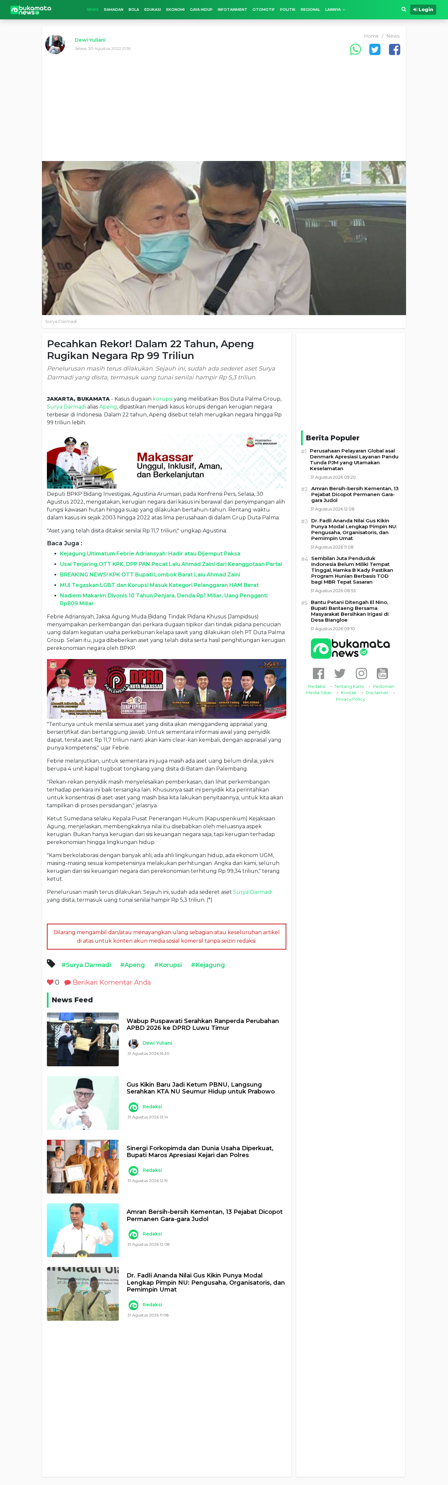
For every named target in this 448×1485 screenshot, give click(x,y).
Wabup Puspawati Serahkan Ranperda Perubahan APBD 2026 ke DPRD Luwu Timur (203, 1025)
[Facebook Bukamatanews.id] (318, 673)
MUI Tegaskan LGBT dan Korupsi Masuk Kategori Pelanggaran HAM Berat (159, 585)
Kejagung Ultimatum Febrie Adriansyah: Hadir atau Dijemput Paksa (150, 554)
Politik (287, 9)
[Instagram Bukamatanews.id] (361, 673)
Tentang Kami (349, 686)
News (93, 9)
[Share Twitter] (375, 49)
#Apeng (132, 965)
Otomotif (264, 9)
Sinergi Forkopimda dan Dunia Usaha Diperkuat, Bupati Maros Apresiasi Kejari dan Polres (200, 1152)
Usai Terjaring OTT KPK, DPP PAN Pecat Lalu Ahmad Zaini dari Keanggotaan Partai (171, 564)
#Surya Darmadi (86, 965)
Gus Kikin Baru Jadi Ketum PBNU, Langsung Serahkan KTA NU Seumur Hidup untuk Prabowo (201, 1088)
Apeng (108, 407)
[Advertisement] (224, 112)
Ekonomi (175, 9)
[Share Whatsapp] (355, 49)
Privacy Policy (350, 699)
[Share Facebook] (394, 49)
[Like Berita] (50, 982)
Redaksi (152, 1107)
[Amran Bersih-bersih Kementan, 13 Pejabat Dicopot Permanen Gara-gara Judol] (83, 1230)
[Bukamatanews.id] (30, 10)
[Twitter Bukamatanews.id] (340, 673)
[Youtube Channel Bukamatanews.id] (382, 673)
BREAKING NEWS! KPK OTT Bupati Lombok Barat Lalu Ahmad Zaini (150, 575)
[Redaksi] (133, 1107)
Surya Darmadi (66, 407)
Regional (310, 9)
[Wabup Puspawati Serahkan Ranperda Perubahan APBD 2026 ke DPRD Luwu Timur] (83, 1039)
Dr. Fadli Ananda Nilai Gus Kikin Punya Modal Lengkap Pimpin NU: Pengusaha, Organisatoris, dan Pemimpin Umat (206, 1282)
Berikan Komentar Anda (111, 982)
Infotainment (232, 9)
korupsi (163, 399)
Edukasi (152, 9)
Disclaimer (377, 692)
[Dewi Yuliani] (133, 1044)
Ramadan (113, 9)
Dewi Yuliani (90, 40)
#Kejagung (208, 965)
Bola (134, 9)
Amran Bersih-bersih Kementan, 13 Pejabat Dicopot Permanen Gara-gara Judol (205, 1216)
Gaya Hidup (201, 9)
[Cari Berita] (404, 9)
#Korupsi (168, 965)
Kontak (348, 692)
